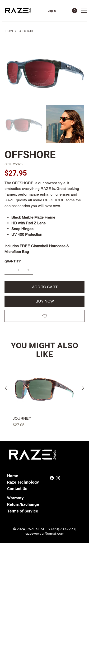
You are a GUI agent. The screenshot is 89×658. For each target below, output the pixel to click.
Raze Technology (23, 482)
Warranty (15, 498)
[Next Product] (83, 388)
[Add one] (28, 270)
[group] (44, 396)
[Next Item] (80, 71)
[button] (74, 10)
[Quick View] (44, 388)
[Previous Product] (6, 388)
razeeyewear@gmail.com (44, 533)
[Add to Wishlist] (45, 316)
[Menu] (84, 11)
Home (12, 475)
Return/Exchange (23, 504)
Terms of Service (22, 511)
